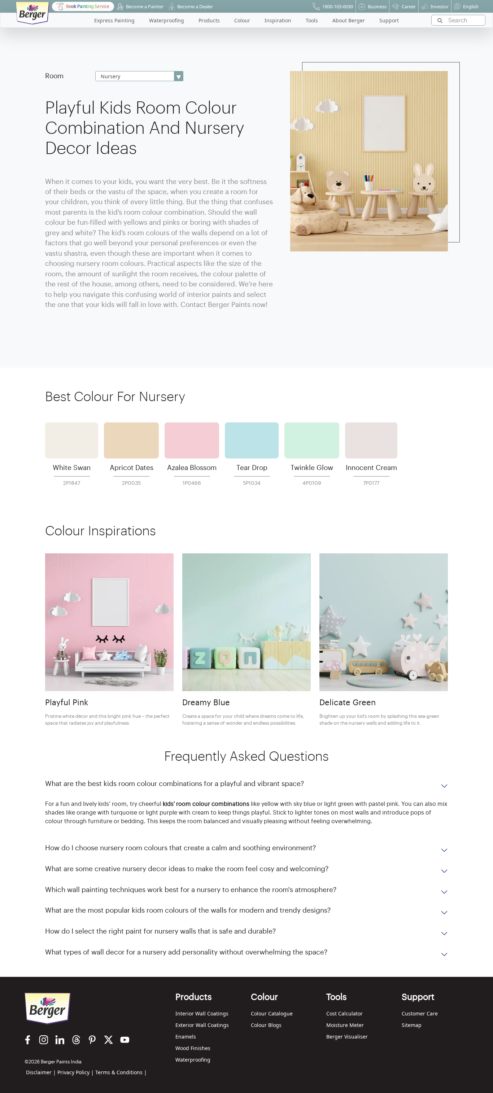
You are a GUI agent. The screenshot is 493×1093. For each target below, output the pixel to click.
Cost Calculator (344, 1013)
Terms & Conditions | (121, 1072)
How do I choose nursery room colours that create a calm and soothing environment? (180, 847)
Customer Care (420, 1013)
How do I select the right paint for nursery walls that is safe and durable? (160, 931)
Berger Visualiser (347, 1036)
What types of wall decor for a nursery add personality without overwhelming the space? (186, 952)
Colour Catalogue (272, 1013)
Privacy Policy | (75, 1072)
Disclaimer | (41, 1072)
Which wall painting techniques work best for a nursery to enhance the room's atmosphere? (190, 889)
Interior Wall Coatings (201, 1013)
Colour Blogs (266, 1025)
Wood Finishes (192, 1048)
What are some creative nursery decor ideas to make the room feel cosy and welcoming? (186, 868)
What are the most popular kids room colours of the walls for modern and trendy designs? (188, 910)
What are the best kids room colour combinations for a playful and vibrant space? (174, 783)
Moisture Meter (345, 1025)
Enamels (185, 1036)
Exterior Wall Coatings (202, 1025)
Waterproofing (192, 1059)
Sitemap (412, 1025)
